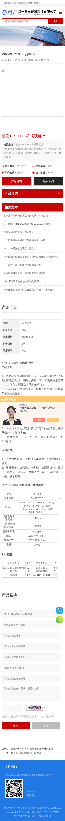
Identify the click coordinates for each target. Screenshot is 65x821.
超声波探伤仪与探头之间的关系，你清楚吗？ (27, 215)
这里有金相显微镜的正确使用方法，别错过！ (27, 240)
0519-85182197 (59, 610)
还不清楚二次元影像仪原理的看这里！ (23, 265)
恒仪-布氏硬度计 (49, 60)
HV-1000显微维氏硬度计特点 (19, 248)
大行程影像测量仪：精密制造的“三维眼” (24, 273)
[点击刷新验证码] (34, 708)
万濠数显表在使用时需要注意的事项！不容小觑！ (29, 289)
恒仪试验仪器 (31, 60)
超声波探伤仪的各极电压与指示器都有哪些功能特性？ (32, 256)
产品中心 (17, 60)
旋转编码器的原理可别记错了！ (20, 232)
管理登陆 (55, 812)
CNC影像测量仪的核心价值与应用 (21, 281)
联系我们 (48, 181)
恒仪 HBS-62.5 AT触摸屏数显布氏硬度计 (32, 748)
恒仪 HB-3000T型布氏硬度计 (26, 753)
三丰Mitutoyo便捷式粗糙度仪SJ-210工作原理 (27, 223)
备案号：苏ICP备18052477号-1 (33, 812)
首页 (7, 60)
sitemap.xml (20, 815)
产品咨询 (16, 181)
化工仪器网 (45, 815)
